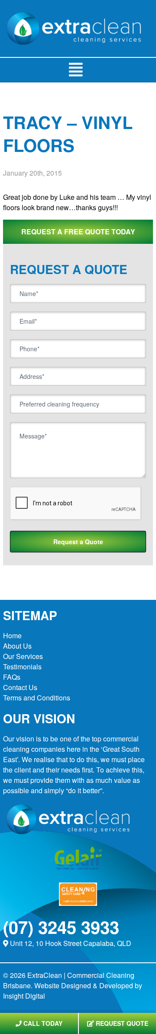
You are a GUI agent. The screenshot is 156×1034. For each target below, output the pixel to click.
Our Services (23, 656)
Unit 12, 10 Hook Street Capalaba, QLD (70, 943)
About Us (17, 646)
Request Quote (121, 1023)
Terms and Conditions (36, 698)
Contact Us (20, 687)
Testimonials (22, 666)
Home (12, 635)
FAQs (11, 677)
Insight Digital (24, 996)
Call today (42, 1023)
